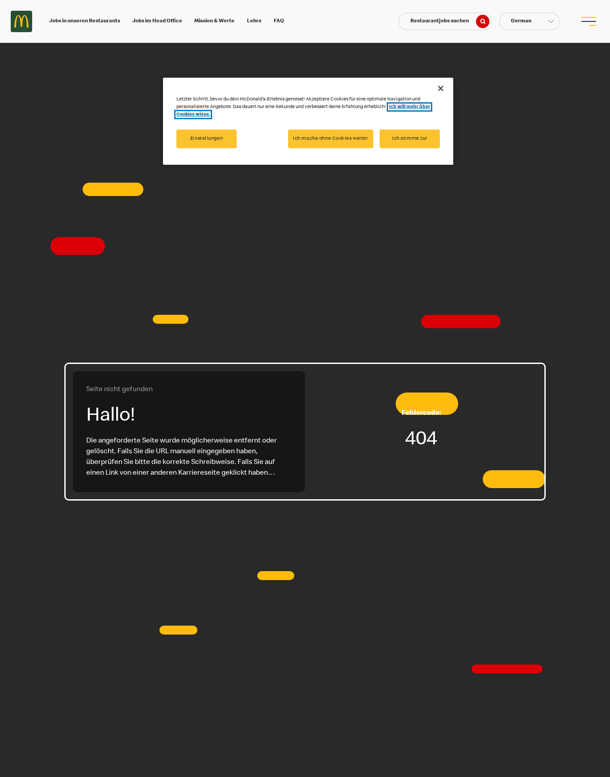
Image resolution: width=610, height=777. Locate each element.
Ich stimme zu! (409, 138)
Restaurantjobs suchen (439, 21)
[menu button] (588, 21)
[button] (529, 21)
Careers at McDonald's (21, 21)
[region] (308, 121)
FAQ (279, 21)
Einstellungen (206, 138)
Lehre (254, 21)
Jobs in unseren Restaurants (84, 21)
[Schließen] (441, 88)
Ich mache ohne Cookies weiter (330, 138)
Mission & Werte (214, 21)
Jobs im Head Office (157, 21)
